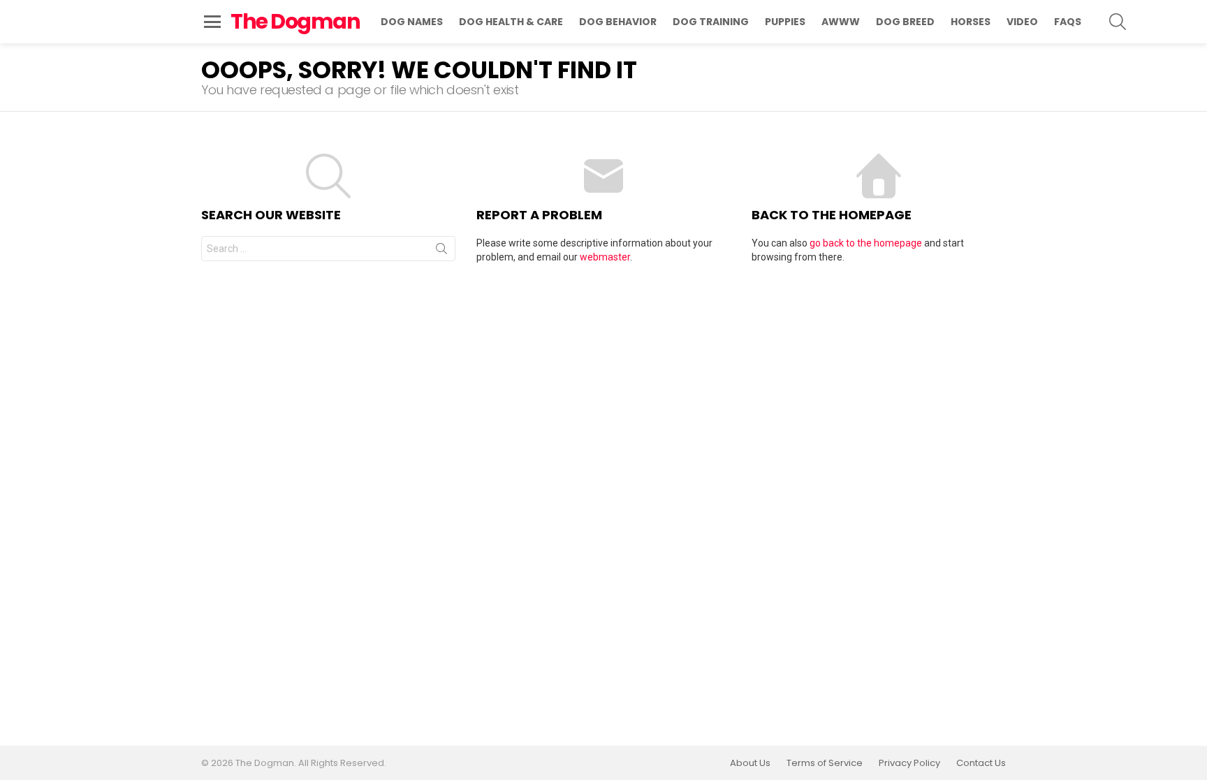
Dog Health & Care (511, 22)
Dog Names (412, 22)
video (1022, 22)
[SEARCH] (1117, 22)
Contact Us (981, 763)
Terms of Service (825, 763)
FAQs (1067, 22)
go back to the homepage (866, 243)
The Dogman (295, 21)
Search (441, 251)
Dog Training (711, 22)
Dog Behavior (618, 22)
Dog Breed (905, 22)
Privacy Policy (909, 763)
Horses (970, 22)
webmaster (605, 257)
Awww (840, 22)
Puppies (785, 22)
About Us (750, 763)
